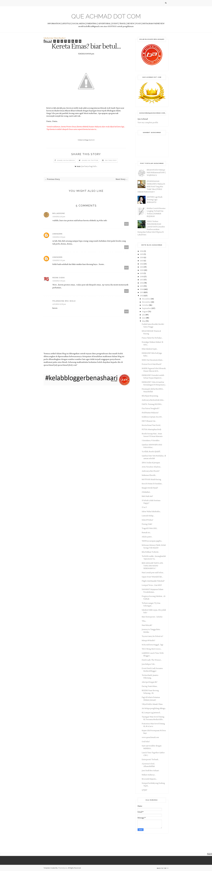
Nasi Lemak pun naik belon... (153, 573)
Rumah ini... (146, 533)
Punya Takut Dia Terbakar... (152, 338)
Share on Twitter (90, 160)
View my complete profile (148, 123)
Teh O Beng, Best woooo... (152, 649)
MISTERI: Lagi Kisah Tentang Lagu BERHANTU (154, 199)
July (143, 315)
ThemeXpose (62, 868)
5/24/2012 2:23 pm (58, 217)
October (145, 305)
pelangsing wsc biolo (64, 301)
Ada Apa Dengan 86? (149, 682)
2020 (142, 270)
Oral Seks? (146, 742)
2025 (142, 254)
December (146, 299)
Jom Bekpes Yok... (148, 664)
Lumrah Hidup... (148, 516)
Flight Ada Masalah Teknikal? (153, 581)
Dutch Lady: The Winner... (152, 660)
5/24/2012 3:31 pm (58, 260)
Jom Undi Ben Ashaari (150, 771)
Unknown (57, 234)
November (146, 302)
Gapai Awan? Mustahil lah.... (152, 577)
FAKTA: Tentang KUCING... (152, 404)
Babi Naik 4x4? (147, 496)
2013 (142, 292)
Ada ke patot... (147, 537)
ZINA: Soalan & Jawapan (151, 463)
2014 (142, 289)
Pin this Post (111, 160)
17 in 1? (144, 507)
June (144, 318)
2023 (142, 261)
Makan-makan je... (149, 775)
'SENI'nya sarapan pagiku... (152, 541)
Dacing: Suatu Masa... (150, 686)
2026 (142, 251)
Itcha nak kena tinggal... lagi (152, 645)
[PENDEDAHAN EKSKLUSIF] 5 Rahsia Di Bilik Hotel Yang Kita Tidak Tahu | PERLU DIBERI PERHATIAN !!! (151, 186)
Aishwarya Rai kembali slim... (153, 400)
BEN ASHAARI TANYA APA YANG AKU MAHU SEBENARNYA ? (152, 565)
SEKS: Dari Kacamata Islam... (152, 360)
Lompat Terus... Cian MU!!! (152, 585)
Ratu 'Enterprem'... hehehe (152, 617)
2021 (142, 267)
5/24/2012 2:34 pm (58, 237)
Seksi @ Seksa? (147, 520)
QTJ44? (144, 790)
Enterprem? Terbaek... (150, 760)
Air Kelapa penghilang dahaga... (154, 708)
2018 (142, 277)
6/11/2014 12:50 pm (59, 304)
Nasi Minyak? (147, 625)
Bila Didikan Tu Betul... (150, 552)
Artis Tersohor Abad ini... (151, 467)
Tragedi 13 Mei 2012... (150, 528)
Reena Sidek (58, 278)
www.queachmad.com (150, 737)
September (146, 308)
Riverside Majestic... (149, 779)
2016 (142, 283)
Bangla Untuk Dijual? (150, 488)
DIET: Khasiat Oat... (149, 421)
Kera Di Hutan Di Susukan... (152, 484)
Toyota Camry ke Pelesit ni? (152, 636)
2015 (142, 286)
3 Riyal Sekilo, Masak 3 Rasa (152, 704)
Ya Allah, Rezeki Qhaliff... (151, 452)
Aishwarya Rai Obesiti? (151, 471)
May (144, 321)
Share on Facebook (66, 160)
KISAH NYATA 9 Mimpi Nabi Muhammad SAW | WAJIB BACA (156, 172)
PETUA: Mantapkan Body (151, 429)
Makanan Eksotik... (149, 475)
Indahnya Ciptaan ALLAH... (152, 417)
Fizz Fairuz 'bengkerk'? (150, 408)
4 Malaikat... (146, 492)
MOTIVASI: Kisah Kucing (151, 479)
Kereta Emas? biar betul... (151, 425)
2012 (142, 296)
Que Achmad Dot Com (106, 16)
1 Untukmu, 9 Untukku (150, 441)
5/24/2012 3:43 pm (58, 281)
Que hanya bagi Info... (89, 166)
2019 (142, 273)
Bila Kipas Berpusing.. (150, 396)
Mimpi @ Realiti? (148, 641)
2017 (142, 280)
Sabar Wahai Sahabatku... (151, 512)
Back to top (162, 868)
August (145, 312)
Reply (126, 224)
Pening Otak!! (147, 524)
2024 (142, 257)
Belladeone (58, 213)
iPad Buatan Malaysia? (150, 413)
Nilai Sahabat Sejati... (150, 349)
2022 (142, 264)
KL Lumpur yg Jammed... (151, 713)
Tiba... (144, 621)
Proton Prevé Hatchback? (152, 364)
